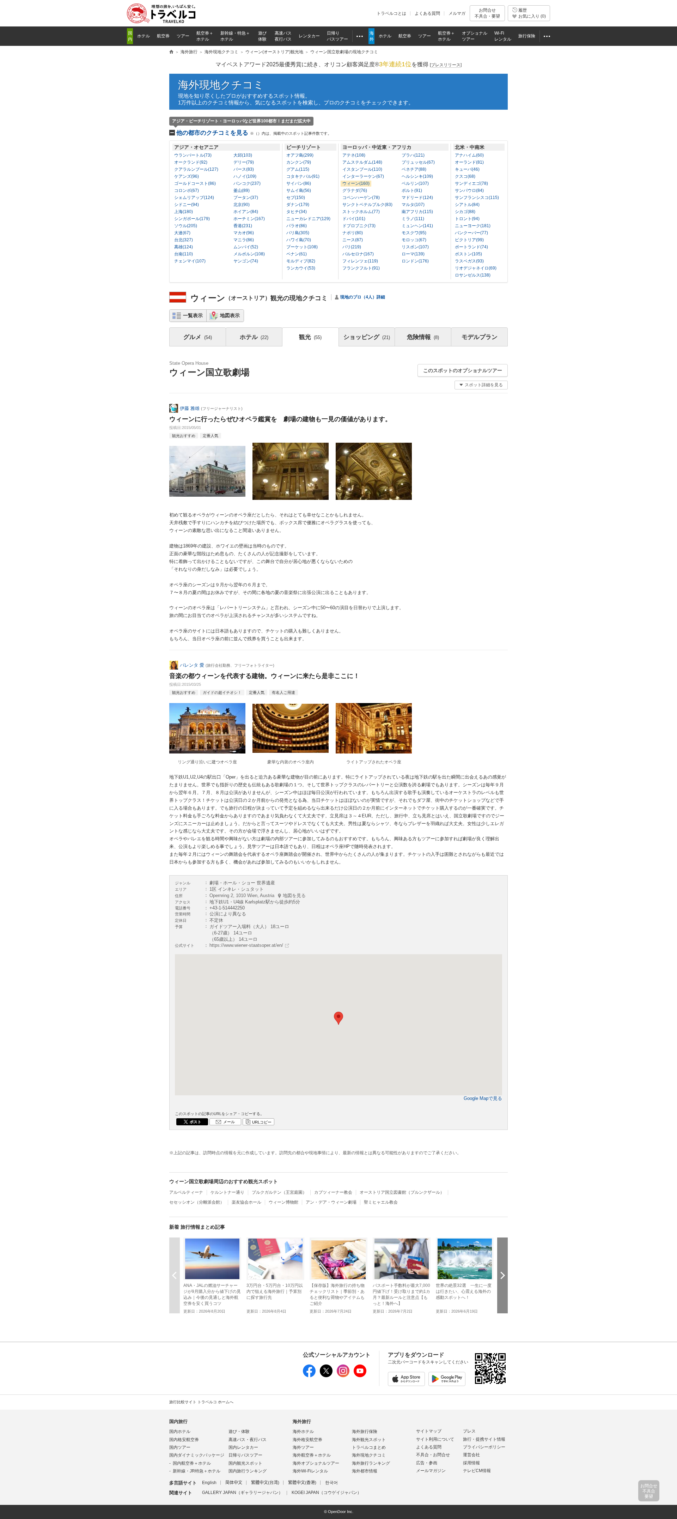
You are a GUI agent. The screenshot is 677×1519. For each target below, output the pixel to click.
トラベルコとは (391, 13)
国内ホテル (179, 1431)
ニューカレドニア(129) (308, 218)
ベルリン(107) (415, 183)
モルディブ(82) (300, 261)
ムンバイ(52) (245, 246)
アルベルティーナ (186, 1192)
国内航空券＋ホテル (192, 1463)
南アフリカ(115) (417, 211)
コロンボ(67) (186, 190)
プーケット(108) (302, 246)
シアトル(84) (467, 204)
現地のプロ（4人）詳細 (362, 297)
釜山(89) (241, 190)
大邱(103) (242, 155)
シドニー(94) (186, 204)
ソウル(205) (185, 225)
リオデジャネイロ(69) (475, 268)
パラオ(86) (296, 225)
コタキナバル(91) (302, 176)
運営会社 (471, 1454)
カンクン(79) (298, 162)
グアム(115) (297, 169)
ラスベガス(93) (469, 261)
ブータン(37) (245, 197)
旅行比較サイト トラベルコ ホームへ (201, 1402)
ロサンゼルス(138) (472, 275)
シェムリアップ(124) (194, 197)
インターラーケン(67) (363, 176)
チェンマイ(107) (190, 261)
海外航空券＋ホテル (312, 1455)
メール (229, 1122)
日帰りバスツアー (245, 1455)
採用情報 (471, 1462)
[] (446, 64)
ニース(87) (352, 239)
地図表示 (230, 315)
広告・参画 (426, 1462)
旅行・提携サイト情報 (484, 1439)
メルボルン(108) (249, 254)
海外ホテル (303, 1431)
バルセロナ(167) (358, 254)
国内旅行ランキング (247, 1471)
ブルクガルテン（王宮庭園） (279, 1192)
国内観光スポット (245, 1463)
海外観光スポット (369, 1439)
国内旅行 (178, 1421)
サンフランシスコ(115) (477, 197)
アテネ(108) (353, 155)
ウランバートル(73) (193, 155)
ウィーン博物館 (283, 1202)
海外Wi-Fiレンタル (310, 1471)
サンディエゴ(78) (471, 183)
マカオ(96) (243, 232)
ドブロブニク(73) (359, 225)
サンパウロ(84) (469, 190)
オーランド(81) (469, 162)
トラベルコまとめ (369, 1447)
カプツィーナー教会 (333, 1192)
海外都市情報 (364, 1471)
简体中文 (233, 1482)
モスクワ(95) (414, 232)
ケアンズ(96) (186, 176)
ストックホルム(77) (361, 211)
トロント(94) (467, 218)
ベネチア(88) (414, 169)
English (209, 1482)
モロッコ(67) (414, 239)
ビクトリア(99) (469, 239)
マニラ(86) (243, 239)
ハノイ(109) (244, 176)
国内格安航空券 (184, 1439)
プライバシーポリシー (484, 1447)
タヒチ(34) (296, 211)
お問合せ (487, 13)
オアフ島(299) (299, 155)
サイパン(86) (298, 183)
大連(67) (182, 232)
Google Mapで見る (483, 1098)
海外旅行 (302, 1421)
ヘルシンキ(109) (417, 176)
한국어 (331, 1482)
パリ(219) (351, 246)
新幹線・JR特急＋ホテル (196, 1471)
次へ (502, 1275)
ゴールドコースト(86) (195, 183)
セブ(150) (295, 197)
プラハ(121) (413, 155)
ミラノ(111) (413, 218)
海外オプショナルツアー (316, 1463)
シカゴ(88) (465, 211)
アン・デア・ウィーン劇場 (331, 1202)
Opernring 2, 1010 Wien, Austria (257, 895)
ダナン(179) (297, 204)
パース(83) (243, 169)
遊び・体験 (239, 1431)
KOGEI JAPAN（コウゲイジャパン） (326, 1492)
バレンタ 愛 (192, 665)
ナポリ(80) (352, 232)
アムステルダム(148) (362, 162)
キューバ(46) (467, 169)
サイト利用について (435, 1439)
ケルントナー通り (227, 1192)
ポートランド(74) (471, 246)
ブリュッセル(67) (418, 162)
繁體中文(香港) (302, 1482)
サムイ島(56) (298, 190)
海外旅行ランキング (371, 1463)
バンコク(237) (247, 183)
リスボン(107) (415, 246)
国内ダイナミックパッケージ (196, 1455)
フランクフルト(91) (361, 268)
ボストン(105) (468, 254)
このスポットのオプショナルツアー (462, 370)
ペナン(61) (296, 254)
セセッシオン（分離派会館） (196, 1202)
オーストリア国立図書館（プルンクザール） (402, 1192)
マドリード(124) (417, 197)
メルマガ (457, 13)
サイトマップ (428, 1431)
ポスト (195, 1122)
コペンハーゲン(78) (361, 197)
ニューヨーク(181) (472, 225)
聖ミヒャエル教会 (381, 1202)
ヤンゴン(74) (245, 261)
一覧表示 (193, 315)
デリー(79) (243, 162)
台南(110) (183, 254)
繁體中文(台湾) (265, 1482)
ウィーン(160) (356, 183)
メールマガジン (431, 1470)
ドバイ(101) (353, 218)
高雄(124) (183, 246)
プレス (469, 1431)
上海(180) (183, 211)
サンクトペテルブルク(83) (367, 204)
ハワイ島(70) (298, 239)
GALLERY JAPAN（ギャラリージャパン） (242, 1492)
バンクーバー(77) (471, 232)
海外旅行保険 (364, 1431)
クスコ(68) (465, 176)
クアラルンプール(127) (196, 169)
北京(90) (241, 204)
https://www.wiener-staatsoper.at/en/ (246, 945)
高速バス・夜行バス (247, 1439)
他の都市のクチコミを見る (253, 132)
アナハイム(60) (469, 155)
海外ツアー (303, 1447)
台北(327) (183, 239)
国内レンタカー (243, 1447)
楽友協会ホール (246, 1202)
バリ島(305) (297, 232)
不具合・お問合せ (433, 1454)
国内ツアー (179, 1447)
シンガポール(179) (192, 218)
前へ (174, 1275)
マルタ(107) (413, 204)
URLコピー (262, 1122)
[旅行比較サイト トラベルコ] (171, 52)
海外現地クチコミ (221, 85)
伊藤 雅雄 (190, 408)
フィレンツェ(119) (360, 261)
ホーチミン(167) (249, 218)
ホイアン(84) (245, 211)
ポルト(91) (412, 190)
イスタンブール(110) (362, 169)
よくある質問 (427, 13)
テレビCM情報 (477, 1470)
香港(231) (242, 225)
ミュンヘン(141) (417, 225)
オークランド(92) (190, 162)
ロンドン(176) (415, 261)
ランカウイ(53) (300, 268)
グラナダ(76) (354, 190)
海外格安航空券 (307, 1439)
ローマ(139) (413, 254)
